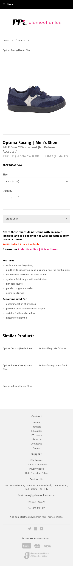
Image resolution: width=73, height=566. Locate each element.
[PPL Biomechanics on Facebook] (35, 529)
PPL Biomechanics (39, 538)
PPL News (37, 435)
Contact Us (36, 443)
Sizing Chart (12, 218)
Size (5, 174)
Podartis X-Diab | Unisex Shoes (38, 249)
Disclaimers (36, 460)
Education (36, 431)
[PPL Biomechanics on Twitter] (29, 529)
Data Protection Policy (36, 473)
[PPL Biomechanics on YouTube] (41, 529)
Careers (36, 448)
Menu (10, 4)
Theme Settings (55, 517)
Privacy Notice (36, 468)
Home (6, 40)
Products (20, 40)
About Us (36, 439)
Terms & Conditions (37, 464)
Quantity (7, 190)
